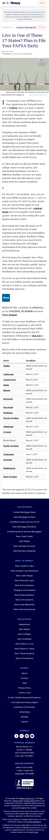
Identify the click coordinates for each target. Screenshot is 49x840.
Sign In (42, 3)
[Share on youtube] (32, 736)
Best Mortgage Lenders (24, 517)
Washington (9, 468)
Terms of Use (24, 693)
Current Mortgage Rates (24, 512)
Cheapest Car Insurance (25, 590)
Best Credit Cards (24, 536)
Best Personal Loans (24, 581)
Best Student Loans (24, 566)
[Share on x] (22, 736)
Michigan (8, 412)
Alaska (6, 366)
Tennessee (8, 454)
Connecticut (9, 379)
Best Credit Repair (24, 576)
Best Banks (24, 541)
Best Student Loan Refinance (24, 571)
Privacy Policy (24, 688)
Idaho (6, 385)
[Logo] (15, 3)
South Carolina (10, 446)
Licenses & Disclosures (24, 707)
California (8, 374)
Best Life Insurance (24, 600)
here (36, 832)
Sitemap (24, 717)
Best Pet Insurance (24, 658)
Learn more (28, 19)
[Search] (7, 3)
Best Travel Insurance (24, 654)
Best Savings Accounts (24, 546)
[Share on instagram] (27, 736)
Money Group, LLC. (27, 798)
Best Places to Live (24, 644)
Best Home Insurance (24, 595)
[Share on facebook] (16, 736)
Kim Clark (9, 51)
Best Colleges (24, 634)
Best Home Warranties (24, 605)
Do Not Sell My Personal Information (24, 698)
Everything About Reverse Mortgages (24, 532)
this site (37, 335)
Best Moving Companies (24, 551)
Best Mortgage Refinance (24, 527)
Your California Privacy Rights (24, 702)
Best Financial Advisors (24, 609)
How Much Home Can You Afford (24, 522)
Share (42, 27)
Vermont (7, 459)
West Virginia (10, 476)
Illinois (6, 390)
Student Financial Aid (26, 27)
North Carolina (11, 418)
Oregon (7, 432)
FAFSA (13, 108)
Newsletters (24, 624)
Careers (24, 722)
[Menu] (4, 3)
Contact (24, 678)
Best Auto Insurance (24, 585)
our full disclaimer (34, 822)
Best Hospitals (24, 639)
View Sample (9, 315)
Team (24, 683)
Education (6, 27)
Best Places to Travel (24, 649)
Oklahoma (8, 426)
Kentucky (8, 399)
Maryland (8, 407)
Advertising (24, 712)
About (24, 673)
